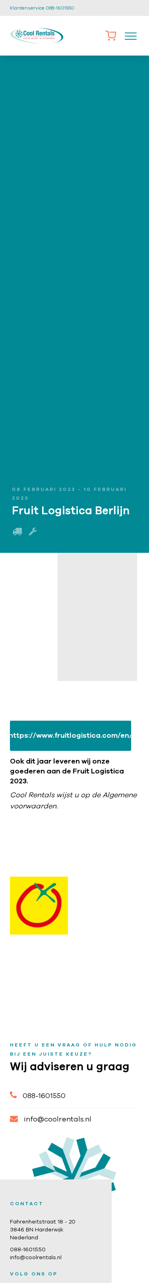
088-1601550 (44, 1096)
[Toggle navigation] (130, 35)
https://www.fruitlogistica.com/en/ (70, 735)
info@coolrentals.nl (57, 1119)
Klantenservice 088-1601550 (42, 8)
